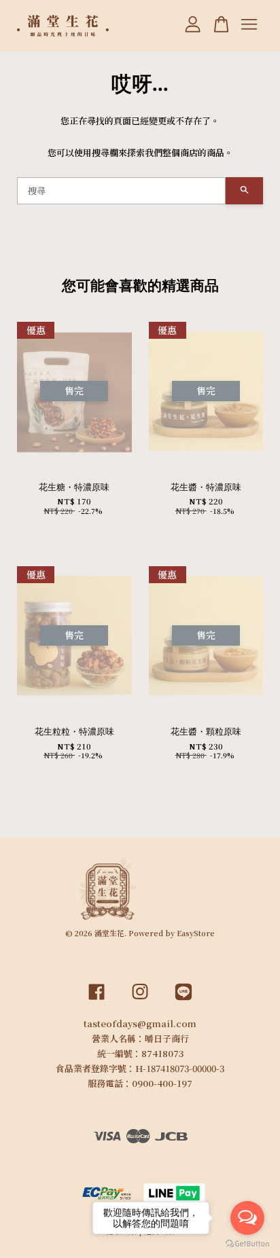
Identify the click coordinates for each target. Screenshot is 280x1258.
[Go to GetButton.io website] (247, 1244)
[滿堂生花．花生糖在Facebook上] (96, 1000)
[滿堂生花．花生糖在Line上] (183, 1000)
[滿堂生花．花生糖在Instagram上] (140, 1000)
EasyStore (196, 932)
